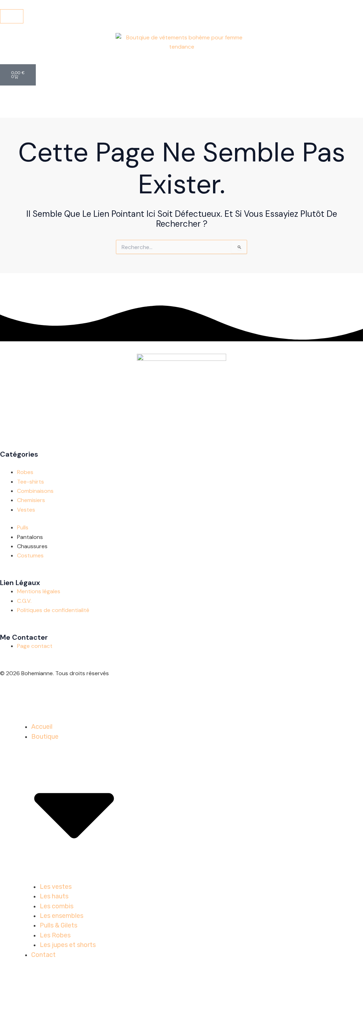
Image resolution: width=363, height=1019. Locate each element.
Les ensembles (61, 916)
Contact (43, 955)
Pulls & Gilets (58, 925)
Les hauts (54, 896)
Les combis (56, 906)
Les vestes (56, 887)
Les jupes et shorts (68, 945)
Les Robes (55, 935)
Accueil (41, 727)
